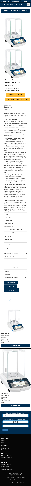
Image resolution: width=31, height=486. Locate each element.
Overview (6, 104)
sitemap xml (13, 477)
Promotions (4, 450)
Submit (5, 430)
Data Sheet (10, 286)
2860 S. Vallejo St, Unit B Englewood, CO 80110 (15, 474)
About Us (3, 442)
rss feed (19, 477)
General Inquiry (5, 466)
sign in (23, 477)
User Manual (11, 282)
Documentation (8, 107)
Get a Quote (4, 468)
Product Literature (6, 455)
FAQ (2, 459)
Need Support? (5, 1)
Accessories (7, 109)
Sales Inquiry (15, 1)
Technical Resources (6, 457)
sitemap (8, 477)
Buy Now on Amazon (15, 95)
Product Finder (5, 448)
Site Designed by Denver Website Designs (15, 483)
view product (15, 345)
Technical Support (6, 464)
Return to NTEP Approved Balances (15, 10)
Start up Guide (11, 290)
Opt (6, 298)
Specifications (7, 106)
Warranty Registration (7, 469)
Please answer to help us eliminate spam (14, 419)
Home (3, 440)
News (25, 1)
